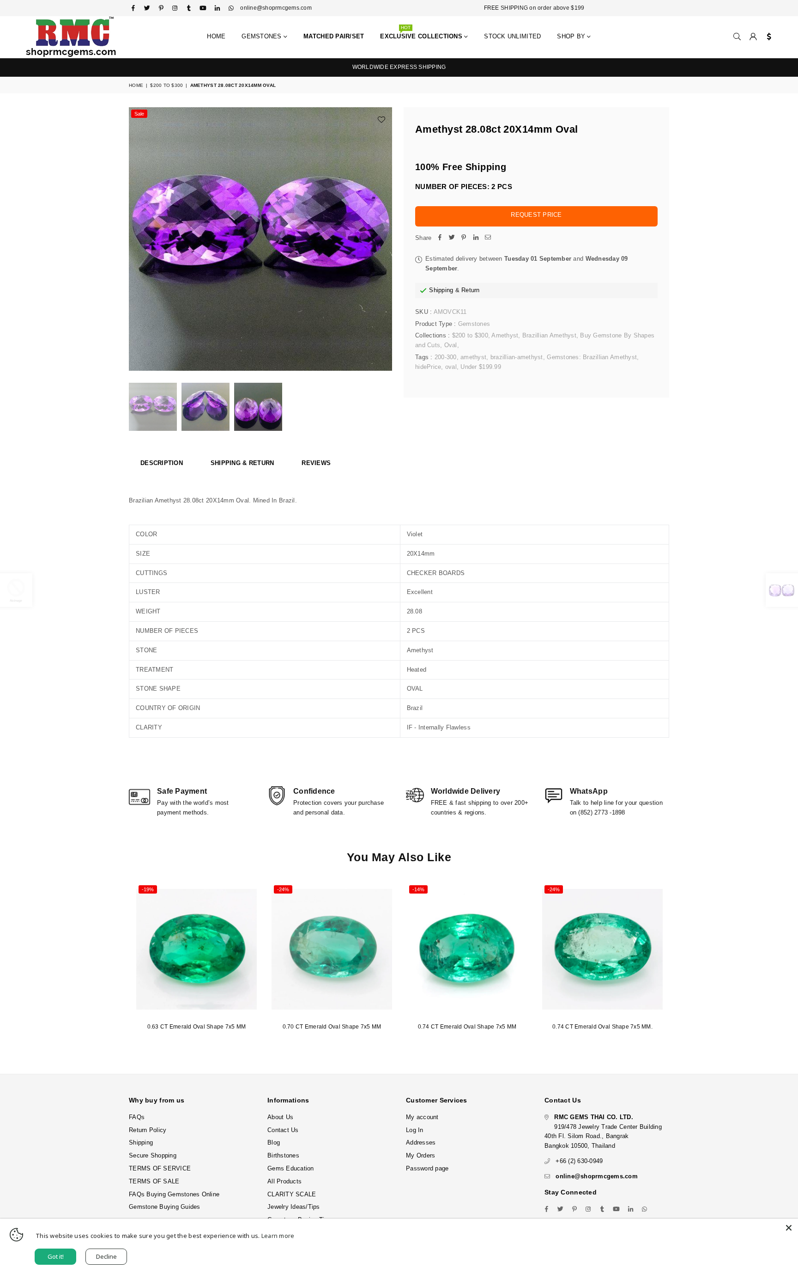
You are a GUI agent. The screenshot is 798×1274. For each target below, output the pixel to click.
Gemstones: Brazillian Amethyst (592, 357)
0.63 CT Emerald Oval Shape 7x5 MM (196, 1026)
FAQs (137, 1117)
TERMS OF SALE (154, 1181)
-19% (148, 889)
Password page (427, 1168)
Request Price (536, 214)
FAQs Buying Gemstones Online (174, 1194)
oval (451, 366)
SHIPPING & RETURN (242, 462)
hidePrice (428, 366)
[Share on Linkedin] (476, 238)
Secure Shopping (152, 1155)
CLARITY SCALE (291, 1194)
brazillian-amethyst (516, 357)
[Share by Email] (488, 238)
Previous (137, 239)
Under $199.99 (480, 366)
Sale (139, 113)
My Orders (420, 1155)
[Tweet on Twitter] (452, 238)
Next (384, 239)
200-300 (446, 357)
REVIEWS (316, 462)
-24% (283, 889)
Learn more (278, 1235)
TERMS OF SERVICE (160, 1168)
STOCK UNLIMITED (512, 36)
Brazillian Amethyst (549, 335)
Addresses (420, 1142)
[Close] (788, 1227)
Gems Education (290, 1168)
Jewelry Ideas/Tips (293, 1206)
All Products (284, 1181)
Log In (414, 1130)
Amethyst (504, 335)
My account (422, 1117)
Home (216, 36)
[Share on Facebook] (440, 238)
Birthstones (283, 1155)
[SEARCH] (737, 37)
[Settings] (767, 37)
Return (470, 290)
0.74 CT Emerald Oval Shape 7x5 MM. (602, 1026)
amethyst (473, 357)
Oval (450, 345)
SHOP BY (572, 36)
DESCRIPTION (161, 462)
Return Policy (147, 1130)
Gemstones (263, 36)
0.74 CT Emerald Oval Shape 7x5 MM (467, 1026)
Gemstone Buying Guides (164, 1206)
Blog (273, 1142)
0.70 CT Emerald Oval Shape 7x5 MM (332, 1026)
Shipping (441, 290)
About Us (280, 1117)
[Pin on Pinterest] (464, 238)
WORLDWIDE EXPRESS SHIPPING (399, 67)
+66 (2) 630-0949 (579, 1161)
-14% (418, 889)
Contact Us (283, 1130)
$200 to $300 (166, 85)
